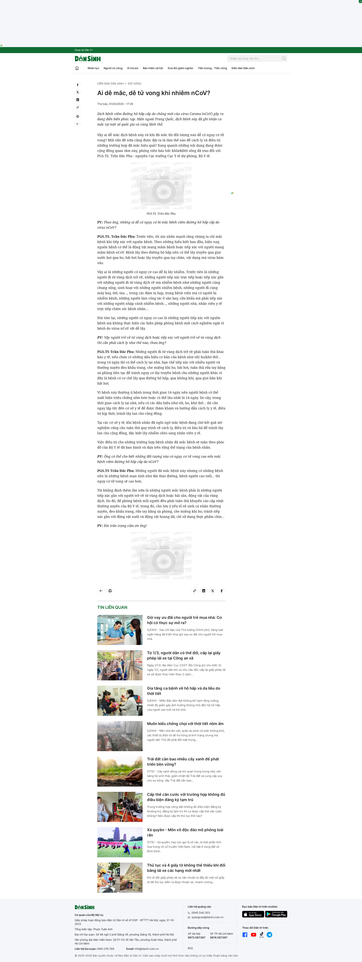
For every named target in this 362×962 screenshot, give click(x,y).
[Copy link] (78, 107)
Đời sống (134, 83)
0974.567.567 (218, 937)
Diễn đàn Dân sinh (243, 68)
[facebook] (78, 85)
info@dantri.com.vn (147, 948)
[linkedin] (78, 100)
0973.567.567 (196, 937)
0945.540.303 (201, 912)
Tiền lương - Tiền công (212, 68)
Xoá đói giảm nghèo (180, 68)
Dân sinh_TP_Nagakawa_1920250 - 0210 (181, 2)
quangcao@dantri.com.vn (207, 917)
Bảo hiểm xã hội (153, 68)
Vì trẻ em (132, 68)
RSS (190, 948)
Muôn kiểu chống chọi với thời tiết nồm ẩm (185, 723)
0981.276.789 (105, 948)
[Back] (78, 124)
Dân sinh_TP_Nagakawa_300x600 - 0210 (259, 86)
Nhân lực (93, 68)
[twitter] (78, 92)
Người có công (113, 68)
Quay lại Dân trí (83, 49)
